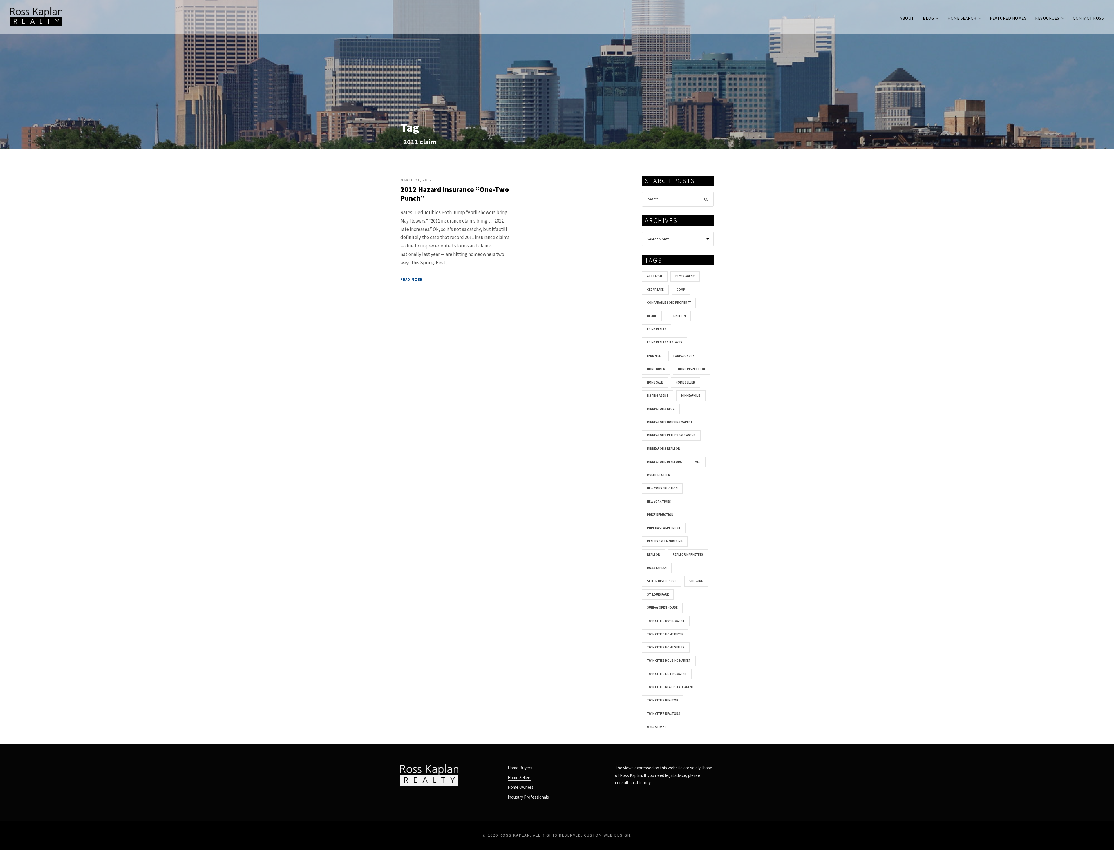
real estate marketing (665, 541)
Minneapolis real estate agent (671, 435)
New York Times (659, 502)
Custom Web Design (607, 835)
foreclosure (684, 356)
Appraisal (655, 276)
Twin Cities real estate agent (670, 687)
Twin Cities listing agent (667, 674)
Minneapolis (691, 395)
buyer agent (685, 276)
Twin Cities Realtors (663, 714)
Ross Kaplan (657, 568)
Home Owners (521, 787)
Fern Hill (654, 356)
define (652, 316)
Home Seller (685, 382)
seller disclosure (662, 581)
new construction (662, 488)
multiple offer (658, 475)
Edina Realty (656, 329)
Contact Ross (1088, 18)
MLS (698, 462)
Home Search (961, 18)
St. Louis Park (658, 594)
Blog (928, 18)
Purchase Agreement (664, 528)
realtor (653, 554)
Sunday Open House (662, 607)
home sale (655, 382)
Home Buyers (520, 768)
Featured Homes (1008, 18)
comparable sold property (669, 303)
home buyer (656, 369)
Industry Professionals (528, 797)
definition (678, 316)
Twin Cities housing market (669, 661)
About (907, 18)
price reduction (660, 515)
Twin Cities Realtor (662, 700)
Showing (696, 581)
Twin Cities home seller (666, 647)
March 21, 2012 (416, 180)
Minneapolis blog (661, 409)
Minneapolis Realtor (663, 448)
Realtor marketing (688, 554)
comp (681, 289)
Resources (1047, 18)
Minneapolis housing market (669, 422)
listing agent (657, 395)
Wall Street (656, 727)
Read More (411, 279)
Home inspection (691, 369)
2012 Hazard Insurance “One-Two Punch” (454, 194)
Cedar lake (655, 289)
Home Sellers (519, 777)
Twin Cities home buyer (665, 634)
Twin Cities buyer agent (666, 621)
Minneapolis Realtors (664, 462)
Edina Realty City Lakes (664, 342)
